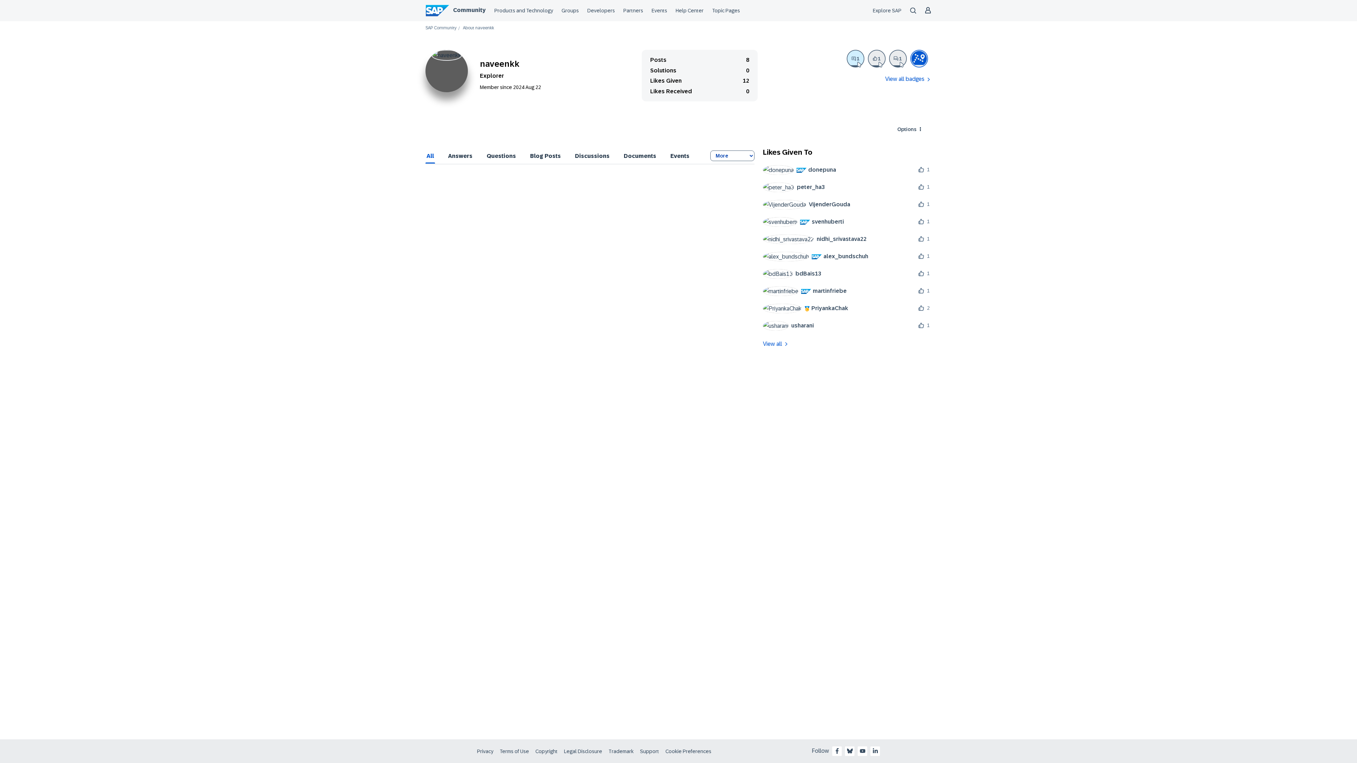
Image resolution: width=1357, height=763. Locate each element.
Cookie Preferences (688, 751)
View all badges (904, 79)
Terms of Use (514, 751)
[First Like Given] (877, 58)
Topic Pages (726, 10)
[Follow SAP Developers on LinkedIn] (875, 751)
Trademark (621, 751)
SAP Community (441, 28)
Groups (570, 10)
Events (659, 10)
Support (649, 751)
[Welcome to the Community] (919, 58)
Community (469, 10)
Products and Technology (523, 10)
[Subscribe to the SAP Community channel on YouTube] (862, 751)
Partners (633, 10)
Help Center (690, 10)
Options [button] (906, 129)
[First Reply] (855, 58)
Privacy (485, 751)
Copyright (546, 751)
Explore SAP (887, 10)
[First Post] (898, 58)
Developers (601, 10)
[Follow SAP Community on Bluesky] (850, 751)
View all (772, 344)
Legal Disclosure (583, 751)
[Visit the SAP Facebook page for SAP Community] (837, 751)
